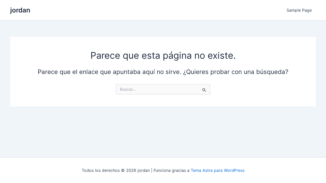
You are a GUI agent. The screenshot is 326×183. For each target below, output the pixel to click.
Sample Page (299, 10)
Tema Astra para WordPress (217, 170)
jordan (20, 10)
